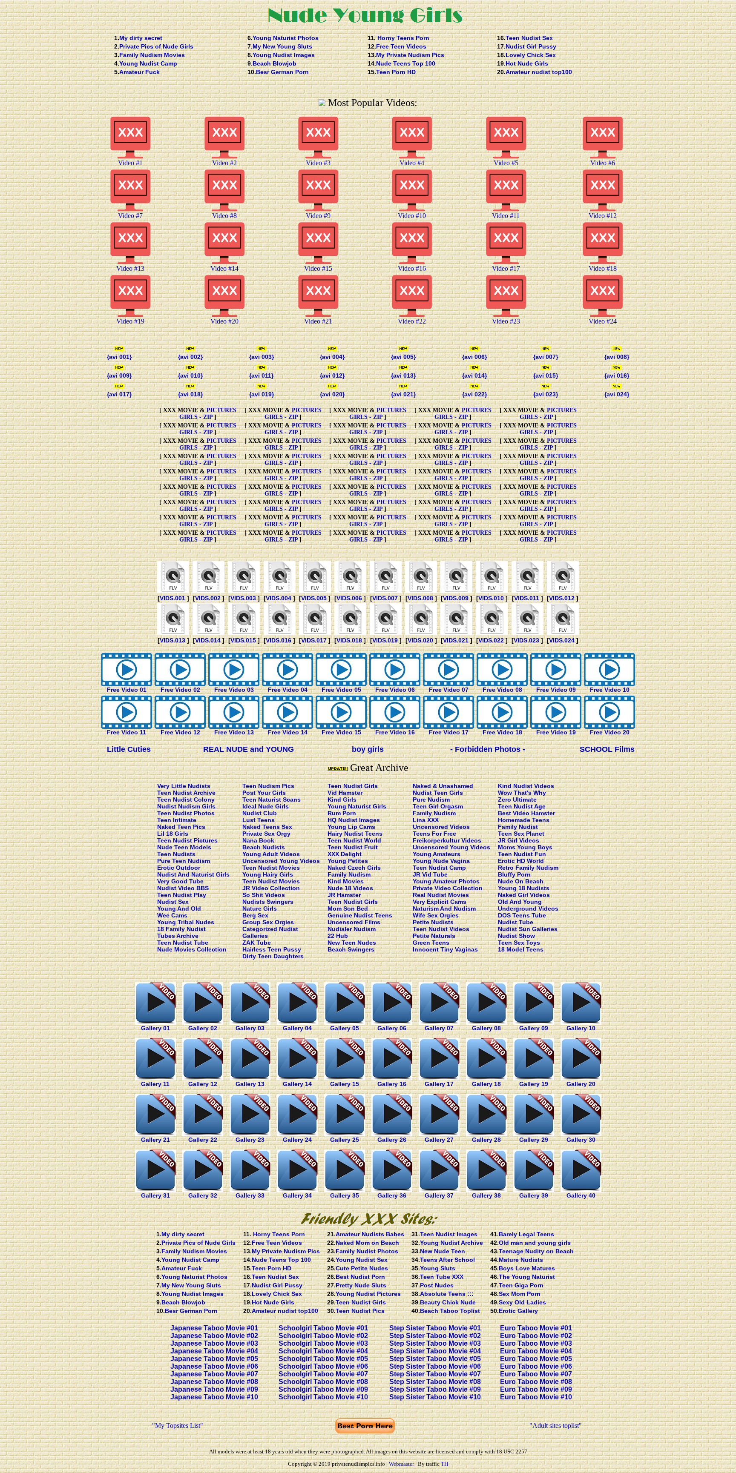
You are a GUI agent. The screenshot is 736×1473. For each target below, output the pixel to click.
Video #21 (318, 321)
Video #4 (412, 162)
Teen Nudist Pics (360, 1310)
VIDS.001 (172, 598)
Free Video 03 (234, 689)
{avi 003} (261, 356)
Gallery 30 (580, 1139)
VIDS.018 (349, 640)
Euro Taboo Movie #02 (536, 1335)
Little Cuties (129, 749)
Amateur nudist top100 (539, 72)
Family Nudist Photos (367, 1251)
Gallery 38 (486, 1195)
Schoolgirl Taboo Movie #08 (323, 1381)
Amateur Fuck (139, 72)
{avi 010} (190, 375)
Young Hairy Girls (267, 874)
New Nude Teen (442, 1251)
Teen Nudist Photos (186, 813)
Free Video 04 (288, 689)
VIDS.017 (314, 640)
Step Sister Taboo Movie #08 (435, 1381)
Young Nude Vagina (441, 860)
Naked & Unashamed (443, 785)
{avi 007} (545, 356)
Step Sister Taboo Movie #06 (435, 1366)
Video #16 (412, 268)
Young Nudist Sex (362, 1259)
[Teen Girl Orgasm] (492, 590)
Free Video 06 (395, 689)
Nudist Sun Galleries (528, 929)
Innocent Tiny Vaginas (445, 949)
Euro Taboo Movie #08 (536, 1381)
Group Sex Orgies (268, 922)
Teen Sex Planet (521, 833)
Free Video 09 (556, 689)
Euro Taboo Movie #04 (536, 1351)
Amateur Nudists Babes (370, 1234)
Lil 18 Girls (172, 833)
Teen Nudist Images (448, 1234)
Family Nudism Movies (152, 55)
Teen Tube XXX (441, 1276)
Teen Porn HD (396, 72)
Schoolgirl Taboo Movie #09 (323, 1389)
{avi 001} (119, 356)
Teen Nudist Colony (186, 799)
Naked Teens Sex (267, 826)
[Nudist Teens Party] (386, 590)
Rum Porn (342, 813)
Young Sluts (437, 1268)
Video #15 (318, 268)
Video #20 (224, 321)
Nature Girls (259, 908)
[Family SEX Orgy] (421, 590)
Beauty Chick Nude (448, 1302)
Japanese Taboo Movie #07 (214, 1374)
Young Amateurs (436, 854)
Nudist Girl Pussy (531, 46)
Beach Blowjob (274, 63)
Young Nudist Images (284, 55)
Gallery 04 (297, 1028)
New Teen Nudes (352, 942)
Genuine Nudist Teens (360, 915)
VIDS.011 (526, 598)
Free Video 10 (610, 689)
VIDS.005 (314, 598)
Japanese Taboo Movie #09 (214, 1389)
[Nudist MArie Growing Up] (244, 590)
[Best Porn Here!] (368, 31)
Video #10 (412, 215)
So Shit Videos (263, 894)
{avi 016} (616, 375)
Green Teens (431, 942)
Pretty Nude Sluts (361, 1285)
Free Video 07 (449, 689)
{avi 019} (261, 394)
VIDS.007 (385, 598)
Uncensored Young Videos (281, 860)
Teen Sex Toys (519, 942)
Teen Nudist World (354, 840)
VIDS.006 (349, 598)
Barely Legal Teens (526, 1234)
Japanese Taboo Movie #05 (214, 1358)
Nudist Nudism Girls (186, 806)
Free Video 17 (449, 732)
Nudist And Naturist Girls (193, 874)
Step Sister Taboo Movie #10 (435, 1397)
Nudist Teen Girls (438, 792)
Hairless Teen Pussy (271, 949)
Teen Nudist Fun (522, 854)
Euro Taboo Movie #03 (536, 1343)
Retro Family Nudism (528, 867)
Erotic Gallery (518, 1310)
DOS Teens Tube (522, 915)
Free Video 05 (341, 689)
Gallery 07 (439, 1028)
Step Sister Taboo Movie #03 (435, 1343)
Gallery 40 (580, 1195)
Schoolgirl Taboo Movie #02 (323, 1335)
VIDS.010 (491, 598)
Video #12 (603, 215)
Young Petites (348, 860)
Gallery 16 (391, 1083)
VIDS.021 (456, 640)
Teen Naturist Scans (271, 799)
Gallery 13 (250, 1083)
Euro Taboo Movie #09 (536, 1389)
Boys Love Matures (527, 1268)
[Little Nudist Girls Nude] (280, 590)
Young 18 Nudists (523, 888)
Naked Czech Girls (354, 867)
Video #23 (506, 321)
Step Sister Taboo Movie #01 (435, 1328)
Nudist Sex (173, 901)
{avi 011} (261, 375)
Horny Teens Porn (402, 37)
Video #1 (130, 162)
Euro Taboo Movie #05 (536, 1358)
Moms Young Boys (525, 847)
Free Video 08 (502, 689)
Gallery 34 (297, 1195)
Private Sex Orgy (266, 833)
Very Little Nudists (183, 785)
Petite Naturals (434, 935)
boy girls (368, 749)
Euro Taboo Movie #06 (536, 1366)
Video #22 (412, 321)
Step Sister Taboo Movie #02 (435, 1335)
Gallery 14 (297, 1083)
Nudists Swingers (267, 901)
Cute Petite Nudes (362, 1268)
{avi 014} (474, 375)
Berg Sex (255, 915)
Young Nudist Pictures (368, 1293)
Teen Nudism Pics (268, 785)
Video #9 (318, 215)
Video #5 (506, 162)
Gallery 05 (344, 1028)
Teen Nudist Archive (186, 792)
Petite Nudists (433, 922)
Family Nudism (349, 874)
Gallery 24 (297, 1139)
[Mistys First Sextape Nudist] (173, 590)
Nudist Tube (515, 922)
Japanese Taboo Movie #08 (214, 1381)
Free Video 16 (395, 732)
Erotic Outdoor (178, 867)
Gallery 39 (533, 1195)
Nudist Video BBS (183, 888)
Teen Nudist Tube (182, 942)
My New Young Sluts (282, 46)
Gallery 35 (344, 1195)
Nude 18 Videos (350, 888)
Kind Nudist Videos (526, 785)
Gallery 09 (533, 1028)
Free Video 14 (288, 732)
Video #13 (130, 268)
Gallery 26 (391, 1139)
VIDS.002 (208, 598)
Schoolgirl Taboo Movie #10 (323, 1397)
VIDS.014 (208, 640)
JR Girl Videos (518, 840)
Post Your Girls (264, 792)
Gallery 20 (580, 1083)
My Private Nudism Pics (410, 55)
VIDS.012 (562, 598)
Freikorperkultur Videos (447, 840)
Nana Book (258, 840)
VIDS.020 (420, 640)
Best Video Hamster (526, 813)
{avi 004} (332, 356)
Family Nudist (518, 826)
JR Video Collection (271, 888)
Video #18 (603, 268)
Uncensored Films (354, 922)
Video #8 (224, 215)
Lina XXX (426, 820)
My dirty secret (140, 37)
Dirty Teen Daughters (273, 956)
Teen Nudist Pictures (187, 840)
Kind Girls (342, 799)
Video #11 (506, 215)
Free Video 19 (556, 732)
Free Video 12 (180, 732)
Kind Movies (346, 881)
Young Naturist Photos (286, 37)
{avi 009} (119, 375)
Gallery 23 (250, 1139)
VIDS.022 (491, 640)
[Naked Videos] (456, 590)
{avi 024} (616, 394)
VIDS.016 (278, 640)
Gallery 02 (202, 1028)
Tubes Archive (177, 935)
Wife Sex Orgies (436, 915)
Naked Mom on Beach (367, 1242)
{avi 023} (545, 394)
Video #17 (506, 268)
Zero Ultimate (517, 799)
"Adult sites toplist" (555, 1425)
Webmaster (401, 1464)
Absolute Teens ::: (447, 1293)
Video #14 (224, 268)
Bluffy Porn (514, 874)
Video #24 (603, 321)
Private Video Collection (448, 888)
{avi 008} (616, 356)
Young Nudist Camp (148, 63)
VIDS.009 (456, 598)
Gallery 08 (486, 1028)
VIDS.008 (420, 598)
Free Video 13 (234, 732)
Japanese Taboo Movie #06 (214, 1366)
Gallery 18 (486, 1083)
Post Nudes (437, 1285)
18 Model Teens (520, 949)
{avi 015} (545, 375)
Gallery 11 (155, 1083)
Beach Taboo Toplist (450, 1310)
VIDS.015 (243, 640)
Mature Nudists (521, 1259)
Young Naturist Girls (357, 806)
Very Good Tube (180, 881)
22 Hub (338, 935)
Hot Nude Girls (527, 63)
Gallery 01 (155, 1028)
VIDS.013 (172, 640)
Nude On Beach (520, 881)
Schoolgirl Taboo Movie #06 (323, 1366)
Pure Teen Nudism (183, 860)
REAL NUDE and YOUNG (248, 749)
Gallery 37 (439, 1195)
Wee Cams (172, 915)
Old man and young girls (535, 1242)
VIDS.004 (278, 598)
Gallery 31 (155, 1195)
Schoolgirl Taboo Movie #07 (323, 1374)
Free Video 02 (180, 689)
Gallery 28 (486, 1139)
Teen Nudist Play (181, 894)
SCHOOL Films (607, 749)
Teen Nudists (176, 854)
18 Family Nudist (181, 929)
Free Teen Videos (401, 46)
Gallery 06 (391, 1028)
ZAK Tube (256, 942)
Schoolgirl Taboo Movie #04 (323, 1351)
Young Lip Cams (351, 826)
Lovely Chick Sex (531, 55)
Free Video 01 (127, 689)
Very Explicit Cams (439, 901)
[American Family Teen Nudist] (315, 590)
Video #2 (224, 162)
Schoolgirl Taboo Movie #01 (323, 1328)
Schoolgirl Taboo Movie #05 (323, 1358)
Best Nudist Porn (360, 1276)
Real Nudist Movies (441, 894)
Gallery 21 (155, 1139)
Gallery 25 (344, 1139)
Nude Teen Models (184, 847)
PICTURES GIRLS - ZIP (207, 413)
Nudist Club (259, 813)
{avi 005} (403, 356)
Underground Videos (528, 908)
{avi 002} (190, 356)
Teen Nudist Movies (271, 867)
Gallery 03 (250, 1028)
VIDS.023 (526, 640)
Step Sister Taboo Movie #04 (435, 1351)
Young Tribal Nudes (185, 922)
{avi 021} (403, 394)
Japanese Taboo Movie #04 (214, 1351)
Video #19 (130, 321)
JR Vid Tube (430, 874)
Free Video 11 (126, 732)
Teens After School (447, 1259)
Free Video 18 (502, 732)
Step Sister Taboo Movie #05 (435, 1358)
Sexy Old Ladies (522, 1302)
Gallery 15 (344, 1083)
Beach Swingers (351, 949)
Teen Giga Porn (521, 1285)
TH (444, 1464)
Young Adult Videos (271, 854)
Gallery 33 (250, 1195)
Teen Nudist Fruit (353, 847)
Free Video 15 (341, 732)
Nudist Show (516, 935)
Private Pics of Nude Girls (156, 46)
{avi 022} (474, 394)
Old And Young (520, 901)
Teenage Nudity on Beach (536, 1251)
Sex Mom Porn (519, 1293)
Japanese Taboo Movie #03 (214, 1343)
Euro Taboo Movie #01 (536, 1328)
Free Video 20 (610, 732)
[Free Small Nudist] (350, 590)
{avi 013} (403, 375)
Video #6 (602, 162)
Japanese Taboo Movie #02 (214, 1335)
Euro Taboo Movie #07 (536, 1374)
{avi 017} (119, 394)
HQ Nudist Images (354, 820)
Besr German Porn (282, 72)
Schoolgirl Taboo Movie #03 (323, 1343)
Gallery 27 (439, 1139)
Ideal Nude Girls (265, 806)
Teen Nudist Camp (439, 867)
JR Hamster (344, 894)
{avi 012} (332, 375)
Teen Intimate (176, 820)
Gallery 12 (202, 1083)
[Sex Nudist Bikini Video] (208, 590)
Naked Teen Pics (181, 826)
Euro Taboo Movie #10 (536, 1397)
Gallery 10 (580, 1028)
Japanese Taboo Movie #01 (214, 1328)
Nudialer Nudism (352, 929)
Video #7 (130, 215)
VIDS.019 (385, 640)
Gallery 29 (533, 1139)
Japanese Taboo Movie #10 (214, 1397)
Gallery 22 (202, 1139)
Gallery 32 (202, 1195)
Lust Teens (258, 820)
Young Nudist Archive (451, 1242)
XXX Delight (345, 854)
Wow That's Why (522, 792)
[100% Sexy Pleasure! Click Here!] (368, 1227)
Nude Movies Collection (192, 949)
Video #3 (318, 162)
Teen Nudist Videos (441, 929)
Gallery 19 (533, 1083)
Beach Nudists (263, 847)
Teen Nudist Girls (353, 785)
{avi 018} (190, 394)
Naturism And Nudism (444, 908)
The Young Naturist (527, 1276)
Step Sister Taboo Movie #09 (435, 1389)
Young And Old (179, 908)
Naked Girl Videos (524, 894)
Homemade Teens (523, 820)
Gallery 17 (439, 1083)
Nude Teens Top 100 (405, 63)
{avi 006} (474, 356)
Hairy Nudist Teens (355, 833)
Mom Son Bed (348, 908)
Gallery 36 (391, 1195)
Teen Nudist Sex (529, 37)
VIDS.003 (243, 598)
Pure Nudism (431, 799)
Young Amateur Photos (446, 881)
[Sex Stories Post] (280, 633)
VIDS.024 (562, 640)
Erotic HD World (521, 860)
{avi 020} (332, 394)
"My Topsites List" (177, 1425)
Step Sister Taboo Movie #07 (435, 1374)
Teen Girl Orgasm (438, 806)
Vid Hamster (345, 792)
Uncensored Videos (441, 826)
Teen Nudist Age (522, 806)
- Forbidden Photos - (487, 749)
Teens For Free (434, 833)
